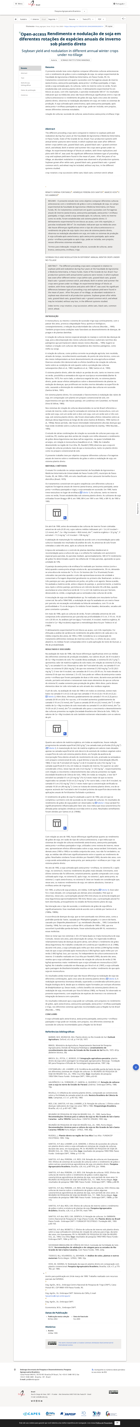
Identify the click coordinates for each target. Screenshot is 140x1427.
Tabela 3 (100, 803)
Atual (44, 19)
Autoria (54, 60)
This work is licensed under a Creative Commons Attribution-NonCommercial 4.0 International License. (85, 1344)
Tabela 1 (86, 492)
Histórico (24, 95)
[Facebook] (39, 1401)
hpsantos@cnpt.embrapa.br (57, 1296)
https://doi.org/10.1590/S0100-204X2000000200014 (83, 26)
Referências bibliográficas (26, 84)
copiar (109, 26)
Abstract (24, 73)
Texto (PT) (87, 19)
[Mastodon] (34, 1401)
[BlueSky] (32, 1401)
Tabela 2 (51, 696)
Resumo (72, 19)
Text (22, 78)
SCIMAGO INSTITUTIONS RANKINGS (75, 60)
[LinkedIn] (36, 1401)
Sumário (23, 19)
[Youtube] (41, 1401)
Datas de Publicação (28, 90)
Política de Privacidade (104, 1423)
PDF (99, 19)
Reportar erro (138, 508)
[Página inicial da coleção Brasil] (21, 1396)
